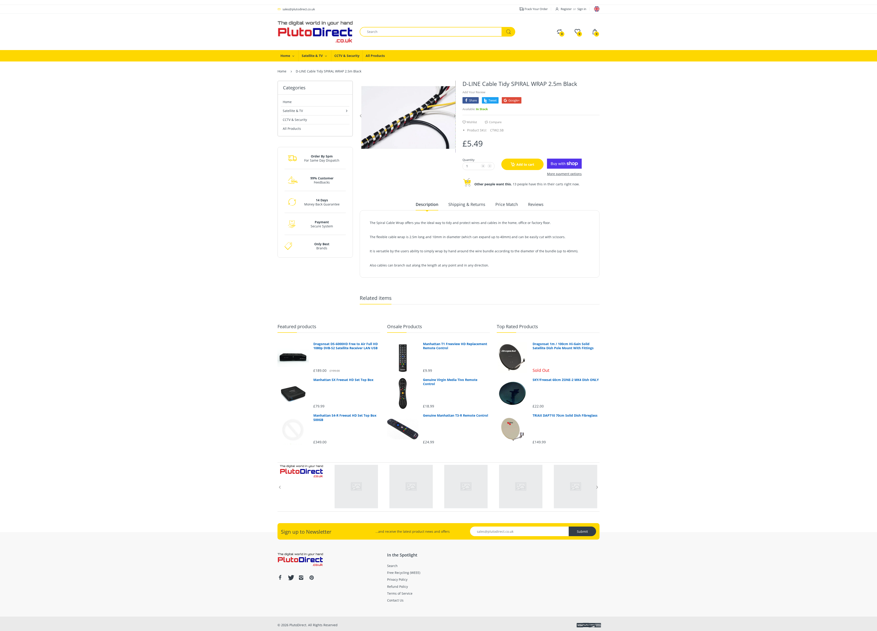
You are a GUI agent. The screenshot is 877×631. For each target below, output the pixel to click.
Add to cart (525, 164)
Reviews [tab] (536, 204)
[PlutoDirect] (315, 31)
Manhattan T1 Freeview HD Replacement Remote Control (455, 346)
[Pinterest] (311, 577)
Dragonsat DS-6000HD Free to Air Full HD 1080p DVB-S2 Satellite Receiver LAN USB (345, 346)
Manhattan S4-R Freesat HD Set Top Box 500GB (344, 417)
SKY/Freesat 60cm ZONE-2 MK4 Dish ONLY (566, 380)
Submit (582, 531)
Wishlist (472, 122)
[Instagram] (301, 577)
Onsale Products (404, 326)
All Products (292, 128)
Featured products (296, 326)
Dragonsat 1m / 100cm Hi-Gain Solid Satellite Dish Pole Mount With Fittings (563, 346)
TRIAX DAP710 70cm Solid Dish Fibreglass (565, 415)
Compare (495, 122)
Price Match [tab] (506, 204)
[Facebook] (280, 577)
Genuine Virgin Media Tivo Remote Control (450, 382)
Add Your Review (473, 92)
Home (281, 71)
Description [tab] (427, 204)
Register (566, 9)
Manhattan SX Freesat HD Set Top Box (343, 380)
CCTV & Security (295, 119)
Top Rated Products (517, 326)
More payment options (564, 174)
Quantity (468, 160)
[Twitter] (290, 577)
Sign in (581, 9)
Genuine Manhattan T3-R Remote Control (455, 415)
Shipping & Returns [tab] (466, 204)
